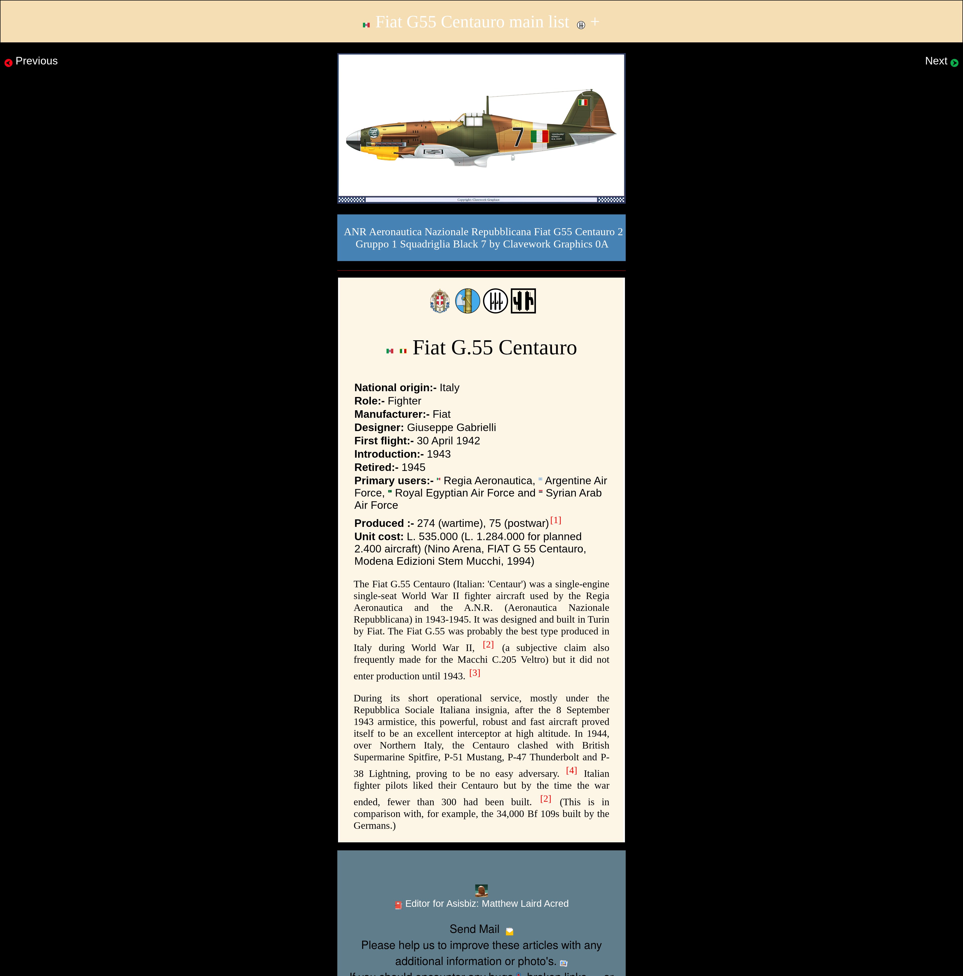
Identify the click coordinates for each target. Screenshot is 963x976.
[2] (488, 644)
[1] (555, 520)
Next (937, 61)
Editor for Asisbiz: (486, 903)
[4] (571, 770)
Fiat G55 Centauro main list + (485, 21)
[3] (474, 672)
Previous (35, 61)
